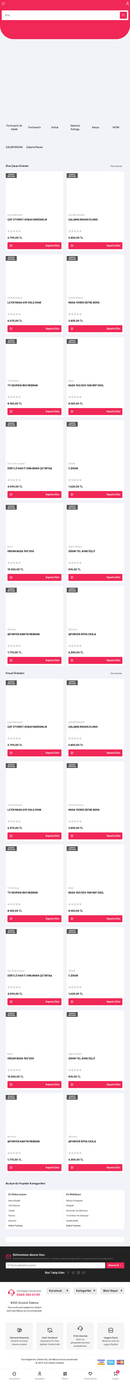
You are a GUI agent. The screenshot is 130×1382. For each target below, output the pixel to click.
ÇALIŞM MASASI (14, 147)
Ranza (95, 127)
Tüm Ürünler (116, 166)
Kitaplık (53, 1205)
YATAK (115, 127)
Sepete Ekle (52, 245)
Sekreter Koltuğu (75, 127)
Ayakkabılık (55, 1220)
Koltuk (54, 127)
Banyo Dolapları (57, 1200)
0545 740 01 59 (28, 1295)
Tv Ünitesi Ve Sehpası (60, 1215)
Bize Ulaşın (110, 1290)
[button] (9, 70)
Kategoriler (83, 1290)
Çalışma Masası (34, 147)
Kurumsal (55, 1290)
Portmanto (34, 127)
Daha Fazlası (56, 1225)
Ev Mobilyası (56, 1194)
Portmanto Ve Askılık (14, 127)
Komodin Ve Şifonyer (60, 1210)
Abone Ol (113, 1265)
